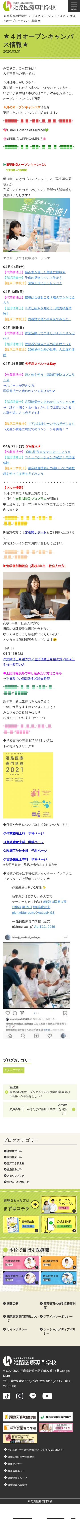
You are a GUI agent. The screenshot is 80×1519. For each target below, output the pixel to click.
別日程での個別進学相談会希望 (28, 678)
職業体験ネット (16, 1470)
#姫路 (47, 901)
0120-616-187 (20, 1381)
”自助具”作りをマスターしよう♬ (48, 452)
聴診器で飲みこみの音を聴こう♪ (48, 344)
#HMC (27, 907)
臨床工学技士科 (15, 1163)
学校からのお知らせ (18, 1181)
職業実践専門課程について (23, 1318)
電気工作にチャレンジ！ (45, 283)
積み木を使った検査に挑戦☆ (45, 272)
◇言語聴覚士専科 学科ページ (25, 859)
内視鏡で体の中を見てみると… (49, 319)
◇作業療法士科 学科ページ (23, 833)
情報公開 (12, 1303)
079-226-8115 (42, 1381)
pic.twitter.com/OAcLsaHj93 (33, 912)
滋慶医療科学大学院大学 (21, 1456)
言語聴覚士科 (14, 1157)
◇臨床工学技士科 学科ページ (25, 850)
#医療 (56, 901)
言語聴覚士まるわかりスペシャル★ (50, 402)
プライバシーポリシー (58, 1316)
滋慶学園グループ (17, 1477)
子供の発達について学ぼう (43, 277)
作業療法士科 (14, 1151)
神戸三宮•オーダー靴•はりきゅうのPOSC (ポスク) (36, 1449)
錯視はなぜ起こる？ (39, 297)
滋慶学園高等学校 (17, 1484)
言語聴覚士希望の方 (48, 659)
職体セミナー (15, 1463)
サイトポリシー (17, 1329)
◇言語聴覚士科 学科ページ (23, 842)
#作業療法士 (41, 907)
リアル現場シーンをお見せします (51, 423)
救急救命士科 (14, 1169)
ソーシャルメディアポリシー (60, 1331)
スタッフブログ (15, 1175)
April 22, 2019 (44, 926)
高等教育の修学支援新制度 (60, 1305)
